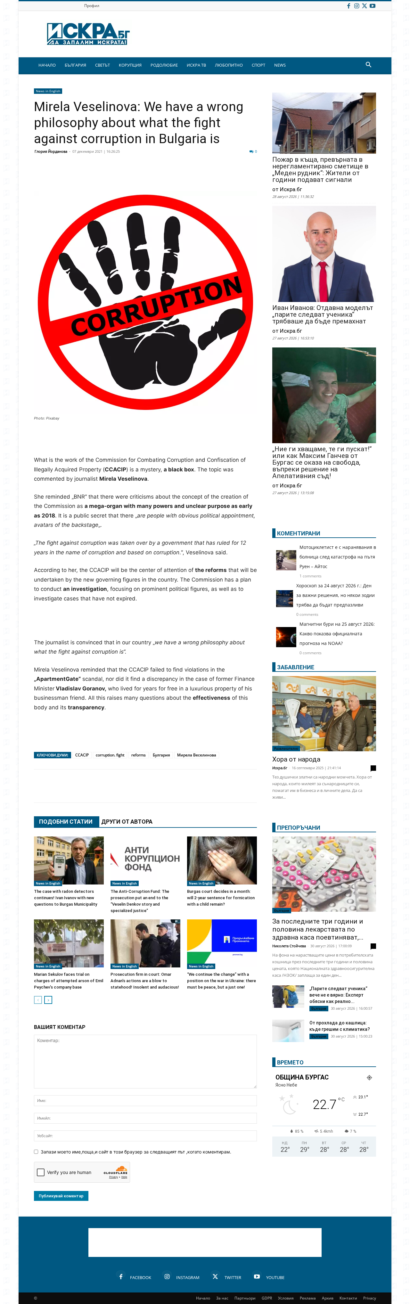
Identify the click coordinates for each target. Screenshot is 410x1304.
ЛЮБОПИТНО (229, 65)
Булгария (161, 755)
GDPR (267, 1298)
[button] (368, 65)
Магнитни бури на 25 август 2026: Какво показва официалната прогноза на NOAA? (337, 633)
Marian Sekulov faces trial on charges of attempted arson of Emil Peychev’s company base (68, 981)
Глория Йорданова (51, 151)
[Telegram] (183, 175)
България (281, 910)
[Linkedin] (103, 175)
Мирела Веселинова (196, 755)
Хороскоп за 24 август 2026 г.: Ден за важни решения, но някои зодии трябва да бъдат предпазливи (335, 595)
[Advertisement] (145, 439)
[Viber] (167, 175)
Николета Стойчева (289, 945)
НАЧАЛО (47, 65)
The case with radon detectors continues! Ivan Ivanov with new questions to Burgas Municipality (65, 898)
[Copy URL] (215, 175)
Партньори (245, 1298)
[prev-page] (38, 1000)
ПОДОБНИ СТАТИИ (66, 821)
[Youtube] (372, 5)
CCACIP (82, 755)
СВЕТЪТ (102, 65)
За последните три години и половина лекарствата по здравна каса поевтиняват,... (318, 929)
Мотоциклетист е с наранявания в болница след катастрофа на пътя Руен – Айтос (337, 556)
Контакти (348, 1298)
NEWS (280, 65)
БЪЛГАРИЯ (75, 65)
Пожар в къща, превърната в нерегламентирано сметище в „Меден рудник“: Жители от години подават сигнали (320, 169)
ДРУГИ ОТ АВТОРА (126, 821)
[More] (232, 175)
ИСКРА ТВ (196, 65)
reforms (138, 755)
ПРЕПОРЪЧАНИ (298, 827)
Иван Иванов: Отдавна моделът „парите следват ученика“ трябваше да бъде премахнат (322, 315)
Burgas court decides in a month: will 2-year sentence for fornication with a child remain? (221, 898)
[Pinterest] (199, 175)
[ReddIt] (119, 175)
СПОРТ (258, 65)
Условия (286, 1298)
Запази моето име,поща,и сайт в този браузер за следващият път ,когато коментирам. (136, 1151)
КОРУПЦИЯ (130, 65)
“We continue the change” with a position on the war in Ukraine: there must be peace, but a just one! (221, 981)
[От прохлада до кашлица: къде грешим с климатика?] (288, 1032)
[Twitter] (364, 5)
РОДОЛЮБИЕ (164, 65)
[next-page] (48, 1000)
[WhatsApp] (151, 175)
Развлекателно (286, 748)
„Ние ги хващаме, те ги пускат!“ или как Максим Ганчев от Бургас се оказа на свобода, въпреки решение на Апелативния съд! (322, 462)
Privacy (369, 1298)
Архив (327, 1298)
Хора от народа (296, 759)
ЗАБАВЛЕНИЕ (295, 667)
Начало (203, 1298)
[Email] (135, 175)
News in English (48, 91)
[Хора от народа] (324, 713)
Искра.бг (279, 767)
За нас (222, 1298)
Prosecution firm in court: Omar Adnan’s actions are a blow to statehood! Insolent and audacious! (145, 981)
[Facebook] (348, 5)
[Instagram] (356, 5)
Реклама (308, 1298)
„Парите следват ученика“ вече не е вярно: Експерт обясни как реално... (338, 995)
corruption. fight (110, 755)
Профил (91, 5)
